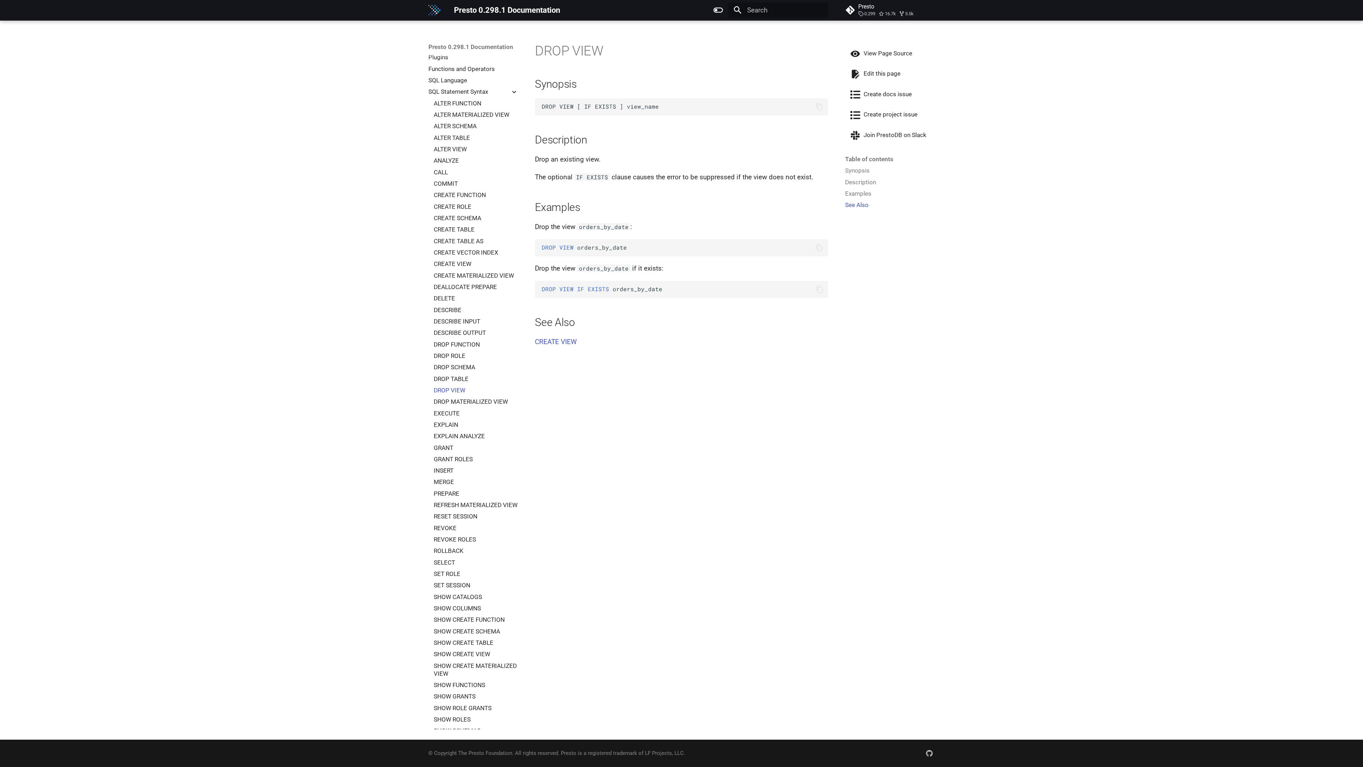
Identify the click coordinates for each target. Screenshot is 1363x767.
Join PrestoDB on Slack (894, 134)
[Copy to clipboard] (819, 107)
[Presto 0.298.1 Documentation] (434, 10)
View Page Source (887, 53)
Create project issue (890, 114)
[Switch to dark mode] (718, 10)
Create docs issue (887, 94)
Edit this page (881, 73)
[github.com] (929, 753)
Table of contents (869, 159)
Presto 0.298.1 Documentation (470, 46)
